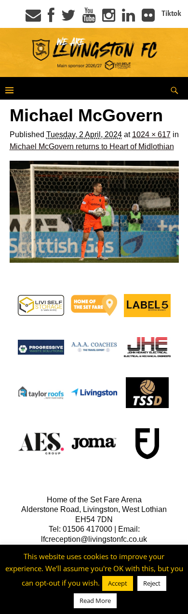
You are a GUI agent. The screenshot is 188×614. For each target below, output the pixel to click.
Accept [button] (117, 583)
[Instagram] (108, 18)
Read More (95, 600)
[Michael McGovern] (94, 211)
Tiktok (171, 13)
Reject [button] (152, 583)
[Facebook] (51, 18)
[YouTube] (88, 18)
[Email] (33, 18)
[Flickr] (148, 18)
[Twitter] (68, 18)
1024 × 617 (151, 134)
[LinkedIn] (128, 18)
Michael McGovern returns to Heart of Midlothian (92, 146)
